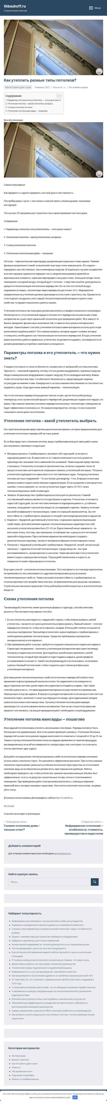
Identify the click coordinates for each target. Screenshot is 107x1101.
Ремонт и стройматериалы (25, 1079)
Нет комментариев (78, 87)
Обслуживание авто (22, 1071)
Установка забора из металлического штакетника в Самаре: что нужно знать (50, 960)
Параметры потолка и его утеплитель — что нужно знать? (34, 100)
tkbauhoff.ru (15, 6)
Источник (9, 805)
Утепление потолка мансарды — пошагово (28, 111)
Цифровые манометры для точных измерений (35, 940)
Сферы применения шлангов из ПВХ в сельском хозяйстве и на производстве (51, 1010)
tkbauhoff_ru (59, 87)
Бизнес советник (20, 1059)
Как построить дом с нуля (18, 87)
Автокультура (19, 1055)
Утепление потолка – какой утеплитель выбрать (30, 103)
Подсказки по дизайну (23, 1075)
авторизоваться (62, 853)
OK (75, 1097)
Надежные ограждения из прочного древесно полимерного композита (48, 925)
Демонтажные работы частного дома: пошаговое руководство (44, 964)
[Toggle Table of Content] (58, 96)
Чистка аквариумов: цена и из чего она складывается (39, 948)
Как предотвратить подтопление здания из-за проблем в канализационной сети (52, 975)
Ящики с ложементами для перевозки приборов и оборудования (45, 936)
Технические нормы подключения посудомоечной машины (42, 967)
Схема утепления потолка (20, 107)
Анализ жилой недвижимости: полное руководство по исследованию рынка (50, 944)
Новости (16, 1067)
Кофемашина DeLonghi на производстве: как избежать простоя (44, 971)
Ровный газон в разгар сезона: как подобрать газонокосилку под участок (48, 999)
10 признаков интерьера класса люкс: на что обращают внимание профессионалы (54, 987)
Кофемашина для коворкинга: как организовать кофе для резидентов (47, 921)
